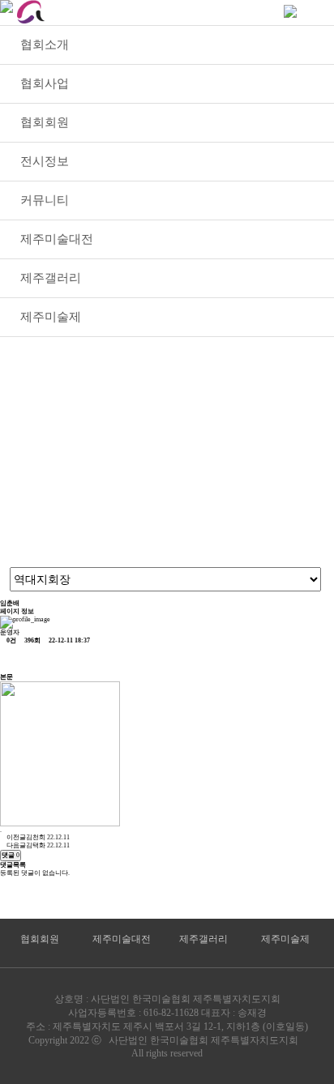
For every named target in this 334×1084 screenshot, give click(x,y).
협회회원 (39, 939)
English (229, 11)
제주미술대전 (121, 939)
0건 (10, 640)
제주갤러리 (203, 939)
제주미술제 (285, 939)
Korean (161, 11)
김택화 (35, 845)
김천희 (35, 837)
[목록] (12, 659)
